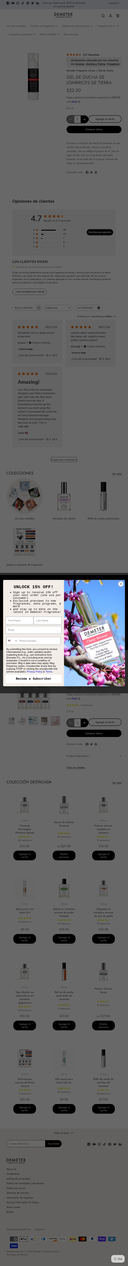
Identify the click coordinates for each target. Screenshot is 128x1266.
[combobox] (12, 640)
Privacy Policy (35, 671)
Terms (49, 671)
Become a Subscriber (34, 679)
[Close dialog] (121, 584)
